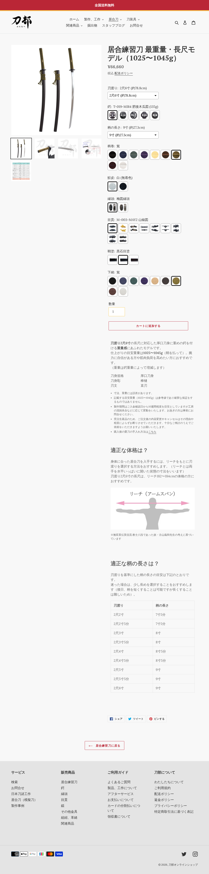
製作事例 (17, 806)
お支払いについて (121, 800)
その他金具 (69, 811)
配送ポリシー (124, 73)
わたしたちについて (169, 782)
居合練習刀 (69, 782)
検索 (14, 782)
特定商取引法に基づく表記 (173, 811)
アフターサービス (121, 794)
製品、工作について (122, 788)
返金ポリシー (164, 800)
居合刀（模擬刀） (24, 800)
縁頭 (64, 794)
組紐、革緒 (69, 817)
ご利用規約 (162, 788)
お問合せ (17, 788)
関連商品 (67, 823)
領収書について (119, 816)
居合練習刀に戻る (107, 745)
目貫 (64, 800)
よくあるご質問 (119, 782)
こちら (152, 431)
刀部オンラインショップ (183, 864)
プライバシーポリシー (170, 806)
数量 (112, 304)
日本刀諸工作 (21, 794)
